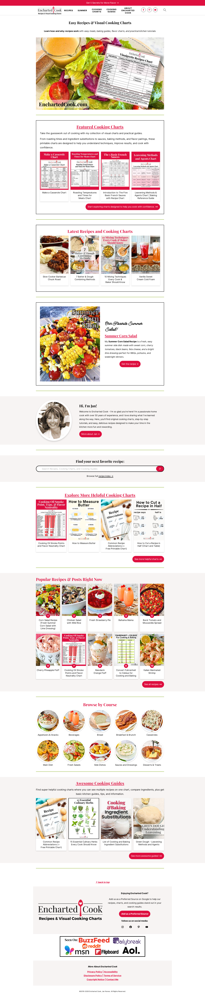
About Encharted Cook (128, 10)
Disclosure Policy (93, 975)
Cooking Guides (111, 10)
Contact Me (112, 979)
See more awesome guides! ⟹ (146, 856)
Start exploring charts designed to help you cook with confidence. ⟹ (123, 206)
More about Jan (89, 434)
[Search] (160, 468)
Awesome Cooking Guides (100, 783)
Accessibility (111, 972)
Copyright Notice (96, 979)
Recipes (68, 10)
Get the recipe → (130, 364)
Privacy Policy (94, 972)
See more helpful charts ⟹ (148, 559)
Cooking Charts (97, 10)
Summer (82, 10)
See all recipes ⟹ (153, 684)
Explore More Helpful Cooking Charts (100, 495)
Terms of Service (112, 975)
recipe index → (105, 476)
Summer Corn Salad (121, 335)
